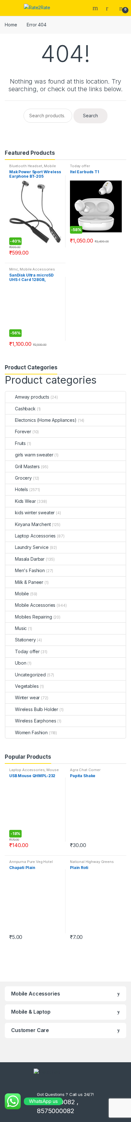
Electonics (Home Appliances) (46, 420)
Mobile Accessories (37, 269)
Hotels (21, 489)
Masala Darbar (30, 559)
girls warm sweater (34, 454)
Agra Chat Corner (85, 770)
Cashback (25, 408)
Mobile (22, 593)
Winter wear (27, 697)
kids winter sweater (35, 512)
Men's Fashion (30, 570)
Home (11, 24)
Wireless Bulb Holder (36, 709)
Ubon (20, 663)
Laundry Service (32, 547)
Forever (23, 431)
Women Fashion (31, 732)
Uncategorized (30, 674)
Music (21, 628)
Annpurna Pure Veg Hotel (31, 861)
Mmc (13, 269)
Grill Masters (27, 466)
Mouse (52, 770)
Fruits (20, 443)
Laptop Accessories (35, 535)
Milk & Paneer (29, 582)
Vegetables (27, 686)
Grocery (23, 478)
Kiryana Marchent (33, 524)
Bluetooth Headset (25, 166)
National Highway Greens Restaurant (92, 863)
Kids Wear (25, 501)
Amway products (32, 397)
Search (96, 7)
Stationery (25, 639)
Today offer (80, 166)
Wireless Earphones (35, 720)
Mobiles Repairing (33, 616)
